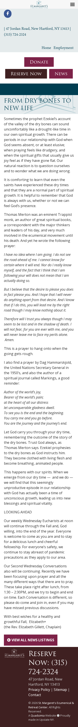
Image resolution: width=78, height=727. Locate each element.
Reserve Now (26, 73)
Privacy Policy (39, 689)
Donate (39, 62)
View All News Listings (32, 640)
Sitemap (60, 689)
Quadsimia (38, 715)
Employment (63, 47)
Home (46, 47)
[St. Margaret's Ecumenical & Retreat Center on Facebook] (7, 14)
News (61, 73)
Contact (34, 694)
